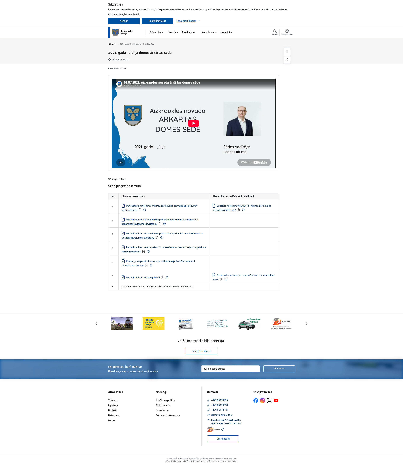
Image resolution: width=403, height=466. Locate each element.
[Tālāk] (306, 323)
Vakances (113, 400)
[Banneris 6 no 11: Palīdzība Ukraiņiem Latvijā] (154, 323)
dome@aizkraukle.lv (221, 414)
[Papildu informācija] (144, 210)
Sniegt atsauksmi (201, 351)
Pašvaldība (113, 415)
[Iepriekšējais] (96, 323)
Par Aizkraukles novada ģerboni (143, 277)
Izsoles (111, 420)
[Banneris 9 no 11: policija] (249, 323)
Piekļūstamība (163, 405)
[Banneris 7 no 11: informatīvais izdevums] (186, 323)
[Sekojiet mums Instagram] (262, 400)
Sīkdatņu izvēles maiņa (168, 415)
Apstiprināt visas (157, 20)
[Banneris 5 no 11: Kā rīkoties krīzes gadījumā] (122, 323)
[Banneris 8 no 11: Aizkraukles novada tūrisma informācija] (217, 323)
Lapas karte (162, 410)
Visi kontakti (223, 438)
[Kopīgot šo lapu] (287, 60)
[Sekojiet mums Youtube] (276, 400)
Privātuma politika (165, 400)
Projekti (112, 410)
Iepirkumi (113, 405)
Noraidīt (124, 20)
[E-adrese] (213, 429)
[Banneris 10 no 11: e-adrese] (281, 323)
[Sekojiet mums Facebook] (255, 400)
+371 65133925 (219, 400)
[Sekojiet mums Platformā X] (269, 400)
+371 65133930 (219, 409)
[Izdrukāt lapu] (287, 52)
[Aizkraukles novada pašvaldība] (122, 32)
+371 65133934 (219, 405)
